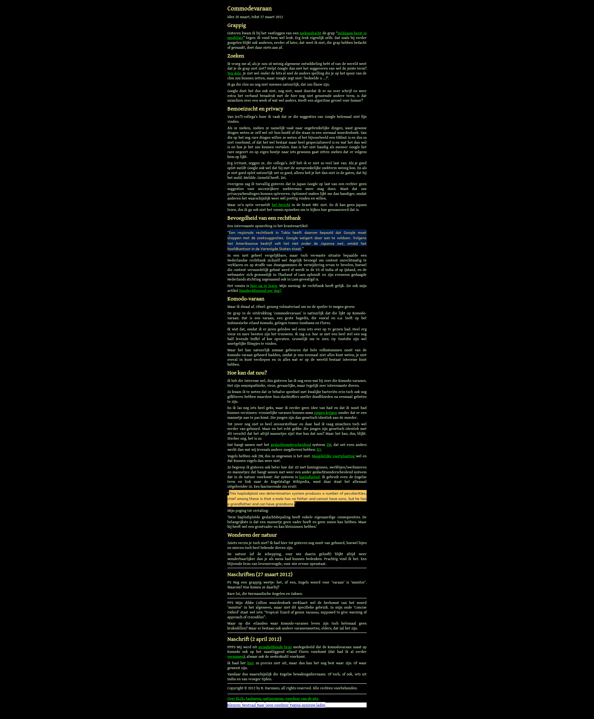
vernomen (235, 656)
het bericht (281, 204)
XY (319, 449)
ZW (328, 444)
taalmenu (253, 698)
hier (250, 663)
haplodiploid (309, 477)
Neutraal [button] (249, 705)
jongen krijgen (325, 412)
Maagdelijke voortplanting (333, 456)
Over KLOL (235, 698)
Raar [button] (261, 705)
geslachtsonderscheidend (291, 444)
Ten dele (234, 73)
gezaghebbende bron (275, 647)
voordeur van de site (301, 698)
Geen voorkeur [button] (277, 705)
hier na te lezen (263, 285)
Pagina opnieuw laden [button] (307, 705)
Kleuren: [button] (234, 705)
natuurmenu (273, 698)
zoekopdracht (310, 33)
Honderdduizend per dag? (260, 290)
